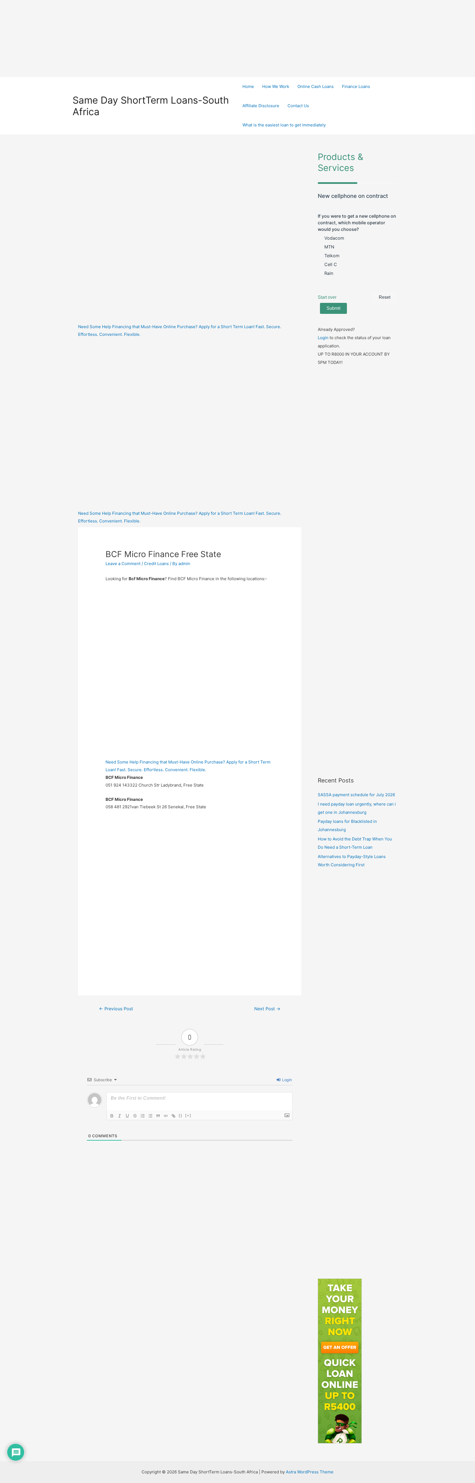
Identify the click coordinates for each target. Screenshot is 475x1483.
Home (248, 86)
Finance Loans (356, 86)
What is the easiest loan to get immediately (284, 125)
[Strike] (135, 1116)
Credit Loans (156, 563)
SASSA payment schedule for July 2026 (356, 794)
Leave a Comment (123, 563)
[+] (188, 1115)
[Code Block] (166, 1116)
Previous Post (116, 1008)
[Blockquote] (158, 1116)
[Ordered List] (143, 1116)
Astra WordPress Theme (309, 1471)
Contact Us (298, 105)
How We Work (275, 86)
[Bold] (112, 1116)
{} (181, 1115)
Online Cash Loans (315, 86)
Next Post (267, 1008)
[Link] (173, 1116)
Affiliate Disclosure (260, 105)
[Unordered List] (150, 1116)
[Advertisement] (237, 38)
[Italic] (119, 1116)
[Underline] (127, 1116)
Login (286, 1079)
